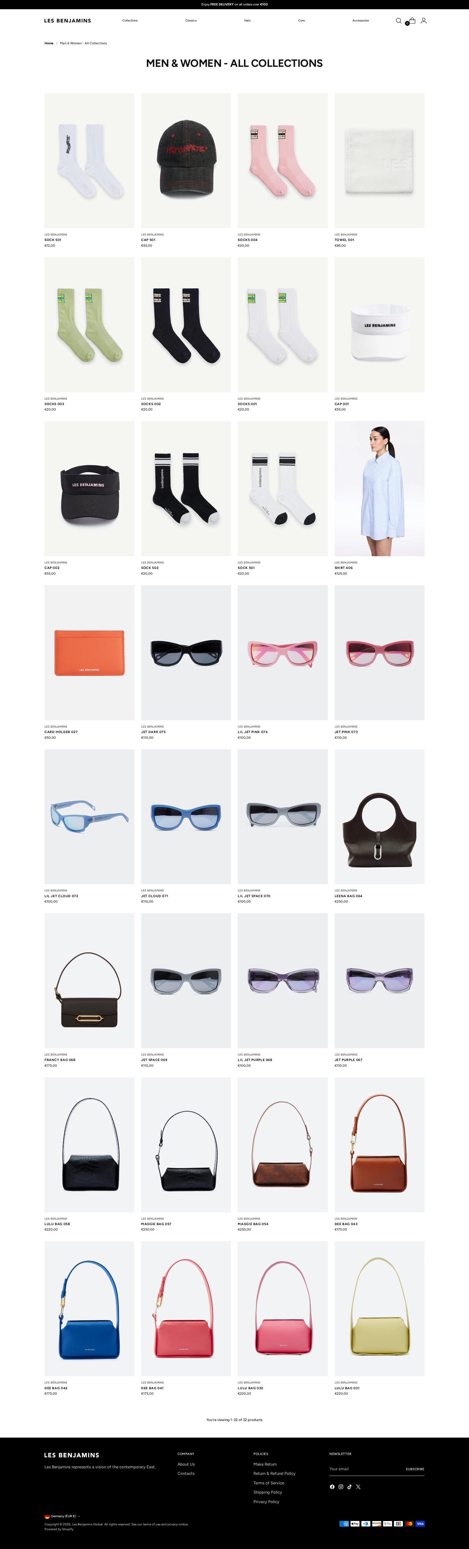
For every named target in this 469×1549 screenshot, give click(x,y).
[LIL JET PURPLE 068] (283, 980)
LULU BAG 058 (57, 1224)
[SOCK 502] (186, 488)
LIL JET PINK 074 (253, 732)
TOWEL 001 (344, 240)
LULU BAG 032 (250, 1388)
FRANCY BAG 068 (60, 1060)
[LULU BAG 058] (89, 1144)
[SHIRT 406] (379, 488)
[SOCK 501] (89, 160)
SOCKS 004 (248, 240)
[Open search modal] (398, 20)
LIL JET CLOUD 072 (61, 896)
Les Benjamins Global (87, 1524)
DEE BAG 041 (152, 1388)
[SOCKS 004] (283, 160)
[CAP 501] (186, 160)
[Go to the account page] (421, 20)
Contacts (186, 1473)
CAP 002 (52, 568)
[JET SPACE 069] (186, 980)
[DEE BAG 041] (186, 1308)
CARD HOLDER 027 (61, 732)
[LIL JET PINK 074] (283, 652)
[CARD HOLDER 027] (89, 652)
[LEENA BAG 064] (379, 816)
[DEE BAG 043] (379, 1144)
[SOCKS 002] (186, 324)
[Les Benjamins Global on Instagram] (341, 1487)
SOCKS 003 (54, 404)
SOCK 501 (53, 240)
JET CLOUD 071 (154, 896)
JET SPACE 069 (154, 1060)
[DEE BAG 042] (89, 1308)
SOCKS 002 (151, 404)
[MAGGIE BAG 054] (283, 1144)
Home (49, 43)
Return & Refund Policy (274, 1473)
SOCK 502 (150, 568)
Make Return (265, 1464)
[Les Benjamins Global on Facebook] (332, 1487)
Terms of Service (268, 1483)
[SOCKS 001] (283, 324)
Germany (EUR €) (63, 1516)
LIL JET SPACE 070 (254, 896)
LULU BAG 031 (347, 1388)
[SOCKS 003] (89, 324)
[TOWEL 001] (379, 160)
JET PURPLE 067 (349, 1060)
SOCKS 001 (247, 404)
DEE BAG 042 (56, 1388)
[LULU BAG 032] (283, 1308)
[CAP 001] (379, 324)
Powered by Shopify (59, 1529)
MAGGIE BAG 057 (156, 1224)
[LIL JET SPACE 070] (283, 816)
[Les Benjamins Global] (68, 21)
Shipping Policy (267, 1492)
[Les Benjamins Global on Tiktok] (350, 1487)
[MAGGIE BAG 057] (186, 1144)
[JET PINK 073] (379, 652)
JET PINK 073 (346, 732)
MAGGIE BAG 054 (253, 1224)
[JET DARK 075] (186, 652)
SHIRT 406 (344, 568)
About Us (186, 1464)
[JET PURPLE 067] (379, 980)
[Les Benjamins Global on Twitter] (359, 1487)
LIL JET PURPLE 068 (255, 1060)
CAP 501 (148, 240)
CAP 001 (342, 404)
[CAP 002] (89, 488)
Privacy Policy (266, 1501)
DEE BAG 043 (346, 1224)
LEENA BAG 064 (349, 896)
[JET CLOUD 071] (186, 816)
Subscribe (415, 1469)
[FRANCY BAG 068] (89, 980)
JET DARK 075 (153, 732)
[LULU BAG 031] (379, 1308)
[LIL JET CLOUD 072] (89, 816)
